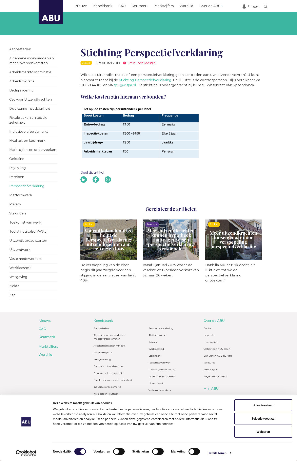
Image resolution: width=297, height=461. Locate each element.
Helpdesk (208, 335)
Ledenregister (211, 341)
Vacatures (209, 362)
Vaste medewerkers (25, 259)
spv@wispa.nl (125, 85)
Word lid (186, 6)
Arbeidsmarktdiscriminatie (30, 72)
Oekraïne (16, 159)
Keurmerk (140, 6)
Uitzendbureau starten (28, 241)
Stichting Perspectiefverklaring (145, 80)
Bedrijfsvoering (21, 90)
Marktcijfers (164, 6)
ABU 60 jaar (210, 369)
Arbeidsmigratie (22, 81)
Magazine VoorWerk (215, 376)
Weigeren (263, 431)
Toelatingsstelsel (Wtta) (28, 231)
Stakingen (17, 213)
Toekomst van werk (25, 222)
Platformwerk (20, 195)
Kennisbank (102, 6)
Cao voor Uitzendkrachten (30, 99)
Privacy (15, 204)
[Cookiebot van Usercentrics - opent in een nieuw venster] (26, 453)
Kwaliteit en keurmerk (27, 141)
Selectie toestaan (263, 418)
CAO (122, 6)
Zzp (12, 295)
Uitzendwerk (20, 250)
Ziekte (14, 286)
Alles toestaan (263, 405)
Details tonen (216, 453)
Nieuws (81, 6)
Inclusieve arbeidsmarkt (28, 131)
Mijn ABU (211, 389)
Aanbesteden (20, 49)
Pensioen (16, 177)
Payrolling (17, 168)
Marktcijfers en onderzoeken (32, 150)
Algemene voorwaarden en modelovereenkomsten (31, 60)
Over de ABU (210, 6)
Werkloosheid (20, 268)
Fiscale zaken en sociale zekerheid (28, 120)
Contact (208, 328)
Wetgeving (18, 277)
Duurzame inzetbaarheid (29, 108)
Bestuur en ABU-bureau (217, 355)
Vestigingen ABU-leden (216, 348)
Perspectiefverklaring (26, 186)
